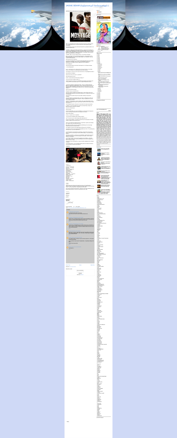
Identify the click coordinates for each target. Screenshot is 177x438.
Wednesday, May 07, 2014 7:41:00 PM (78, 217)
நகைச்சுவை (98, 129)
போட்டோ (98, 234)
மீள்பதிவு (98, 261)
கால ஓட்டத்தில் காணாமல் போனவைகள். (101, 223)
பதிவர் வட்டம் (107, 120)
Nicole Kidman (101, 139)
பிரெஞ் (105, 142)
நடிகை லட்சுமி (98, 387)
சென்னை (103, 120)
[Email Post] (73, 206)
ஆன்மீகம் (98, 353)
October (99, 66)
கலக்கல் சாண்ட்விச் (106, 116)
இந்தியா (98, 313)
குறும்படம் (109, 131)
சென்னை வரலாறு (99, 251)
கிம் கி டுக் (98, 369)
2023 (98, 54)
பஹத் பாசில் (98, 329)
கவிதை (110, 126)
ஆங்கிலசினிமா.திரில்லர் (99, 123)
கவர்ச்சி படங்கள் (106, 140)
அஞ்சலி (98, 262)
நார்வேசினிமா (105, 135)
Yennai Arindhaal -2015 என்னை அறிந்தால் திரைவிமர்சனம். (105, 180)
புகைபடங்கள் (98, 130)
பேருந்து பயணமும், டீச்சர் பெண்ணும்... (105, 148)
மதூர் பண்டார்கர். (99, 403)
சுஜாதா (109, 140)
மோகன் (98, 405)
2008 (98, 98)
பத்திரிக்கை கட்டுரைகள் (100, 391)
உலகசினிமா (69, 207)
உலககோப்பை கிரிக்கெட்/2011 (100, 278)
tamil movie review (99, 311)
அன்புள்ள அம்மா (99, 290)
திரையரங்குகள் (99, 265)
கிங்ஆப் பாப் (98, 368)
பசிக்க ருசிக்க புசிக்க (99, 328)
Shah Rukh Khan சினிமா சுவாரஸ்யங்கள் (102, 344)
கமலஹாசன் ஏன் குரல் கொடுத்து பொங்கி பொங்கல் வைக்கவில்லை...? (105, 166)
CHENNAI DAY (99, 275)
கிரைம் (97, 119)
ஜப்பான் (98, 135)
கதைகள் (107, 126)
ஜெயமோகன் (98, 299)
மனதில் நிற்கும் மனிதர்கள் (103, 128)
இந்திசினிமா (103, 124)
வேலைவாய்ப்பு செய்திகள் (100, 249)
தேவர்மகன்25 (98, 384)
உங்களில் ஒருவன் (71, 217)
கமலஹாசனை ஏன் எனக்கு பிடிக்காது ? (105, 157)
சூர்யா (97, 141)
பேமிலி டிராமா (98, 400)
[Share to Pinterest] (79, 206)
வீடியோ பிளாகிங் (99, 268)
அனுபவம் (98, 113)
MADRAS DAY (102, 131)
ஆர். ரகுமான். (98, 354)
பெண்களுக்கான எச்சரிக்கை (100, 266)
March (99, 89)
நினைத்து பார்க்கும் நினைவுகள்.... (101, 117)
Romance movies (99, 342)
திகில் (101, 130)
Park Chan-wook (106, 139)
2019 (98, 57)
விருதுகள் (98, 414)
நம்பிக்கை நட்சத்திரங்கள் (100, 388)
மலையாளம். (98, 233)
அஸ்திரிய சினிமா (99, 312)
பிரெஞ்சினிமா (98, 127)
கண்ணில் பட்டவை (99, 294)
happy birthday (99, 310)
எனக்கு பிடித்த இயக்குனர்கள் (100, 140)
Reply (69, 221)
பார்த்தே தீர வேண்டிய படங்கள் (82, 207)
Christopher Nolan (107, 138)
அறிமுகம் (98, 352)
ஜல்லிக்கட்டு (98, 280)
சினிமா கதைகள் (98, 132)
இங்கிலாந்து (98, 276)
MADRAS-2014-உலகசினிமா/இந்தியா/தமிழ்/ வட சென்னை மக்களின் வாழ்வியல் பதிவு (105, 190)
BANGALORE (99, 336)
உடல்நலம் (98, 357)
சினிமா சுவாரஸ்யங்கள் (99, 217)
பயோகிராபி (98, 392)
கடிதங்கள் (104, 123)
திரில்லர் (78, 207)
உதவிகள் (98, 277)
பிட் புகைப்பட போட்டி (99, 305)
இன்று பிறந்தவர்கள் (99, 222)
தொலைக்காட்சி (99, 283)
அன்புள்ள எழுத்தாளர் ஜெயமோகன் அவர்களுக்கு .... (104, 81)
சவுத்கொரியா (98, 372)
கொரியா (72, 207)
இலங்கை (98, 314)
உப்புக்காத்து (99, 121)
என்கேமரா (106, 131)
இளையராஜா (98, 356)
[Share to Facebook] (78, 206)
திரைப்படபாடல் (101, 135)
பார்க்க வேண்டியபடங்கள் (107, 114)
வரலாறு (106, 143)
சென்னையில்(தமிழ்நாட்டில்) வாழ (106, 121)
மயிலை (98, 267)
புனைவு (102, 127)
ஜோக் (110, 124)
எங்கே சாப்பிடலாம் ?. (99, 359)
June (98, 70)
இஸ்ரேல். (98, 315)
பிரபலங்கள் (98, 330)
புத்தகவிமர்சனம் (99, 306)
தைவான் (109, 141)
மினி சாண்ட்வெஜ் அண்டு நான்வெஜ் (101, 213)
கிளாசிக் (107, 124)
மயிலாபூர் (98, 247)
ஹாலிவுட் (101, 119)
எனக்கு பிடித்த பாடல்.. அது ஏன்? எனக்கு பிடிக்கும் (104, 126)
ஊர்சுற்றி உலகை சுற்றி (99, 358)
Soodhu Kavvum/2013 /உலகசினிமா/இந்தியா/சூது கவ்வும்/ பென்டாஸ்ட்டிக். (105, 185)
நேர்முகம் (98, 390)
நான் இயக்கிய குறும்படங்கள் (107, 133)
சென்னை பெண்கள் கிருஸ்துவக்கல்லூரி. (103, 141)
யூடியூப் (98, 406)
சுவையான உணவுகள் (99, 279)
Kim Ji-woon (98, 339)
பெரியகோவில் (98, 398)
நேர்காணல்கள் (99, 327)
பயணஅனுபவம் (99, 216)
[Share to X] (77, 206)
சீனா (97, 373)
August (99, 68)
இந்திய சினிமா (99, 250)
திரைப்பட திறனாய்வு (99, 383)
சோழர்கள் (98, 377)
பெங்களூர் (98, 232)
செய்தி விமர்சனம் (103, 118)
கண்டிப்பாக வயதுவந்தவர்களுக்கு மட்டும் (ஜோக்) (102, 293)
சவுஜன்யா (98, 323)
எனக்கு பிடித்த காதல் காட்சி (100, 361)
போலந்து (98, 307)
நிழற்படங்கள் (98, 260)
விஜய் (98, 309)
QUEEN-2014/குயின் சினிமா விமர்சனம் (102, 77)
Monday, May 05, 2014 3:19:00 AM (74, 211)
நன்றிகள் (98, 218)
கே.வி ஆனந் (98, 371)
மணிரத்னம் (103, 132)
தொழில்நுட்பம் (98, 386)
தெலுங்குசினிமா (98, 124)
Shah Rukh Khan (99, 343)
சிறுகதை (105, 125)
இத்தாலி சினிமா (99, 291)
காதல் (98, 263)
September (99, 67)
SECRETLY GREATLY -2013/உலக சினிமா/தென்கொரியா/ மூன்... (103, 86)
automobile (98, 345)
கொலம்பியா (104, 137)
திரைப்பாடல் (101, 133)
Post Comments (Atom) (73, 266)
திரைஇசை (98, 264)
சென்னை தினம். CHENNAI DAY (101, 324)
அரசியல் (110, 117)
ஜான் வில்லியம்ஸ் (99, 326)
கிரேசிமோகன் (98, 370)
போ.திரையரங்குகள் (98, 143)
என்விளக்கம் (98, 128)
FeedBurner (82, 274)
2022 (98, 55)
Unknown (70, 237)
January (99, 91)
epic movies (98, 346)
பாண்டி (103, 142)
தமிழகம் (104, 113)
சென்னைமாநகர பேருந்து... (107, 127)
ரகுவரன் (98, 407)
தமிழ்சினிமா (100, 115)
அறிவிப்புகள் (98, 125)
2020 (98, 56)
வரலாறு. (98, 308)
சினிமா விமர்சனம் (75, 207)
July (98, 69)
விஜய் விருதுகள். (99, 413)
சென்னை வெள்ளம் (99, 297)
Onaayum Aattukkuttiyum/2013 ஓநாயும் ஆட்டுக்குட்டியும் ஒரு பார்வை (105, 175)
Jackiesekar (99, 11)
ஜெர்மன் (98, 133)
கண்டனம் (108, 123)
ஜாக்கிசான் (108, 137)
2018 (98, 58)
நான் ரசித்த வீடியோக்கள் (107, 130)
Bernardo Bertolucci (101, 138)
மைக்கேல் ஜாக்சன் (99, 404)
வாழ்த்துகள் (98, 248)
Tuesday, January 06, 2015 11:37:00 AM (77, 237)
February (99, 90)
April (98, 88)
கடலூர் (98, 292)
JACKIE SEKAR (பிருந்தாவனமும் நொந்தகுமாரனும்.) (87, 5)
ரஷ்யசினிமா (103, 143)
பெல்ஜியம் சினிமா (108, 142)
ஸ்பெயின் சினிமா (108, 132)
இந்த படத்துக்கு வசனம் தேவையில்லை (105, 129)
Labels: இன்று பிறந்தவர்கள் (100, 253)
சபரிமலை (98, 322)
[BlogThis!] (76, 206)
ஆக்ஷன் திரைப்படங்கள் (99, 122)
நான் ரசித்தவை (99, 389)
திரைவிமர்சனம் (107, 115)
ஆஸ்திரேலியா (98, 355)
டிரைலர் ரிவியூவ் (99, 300)
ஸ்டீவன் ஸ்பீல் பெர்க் (99, 415)
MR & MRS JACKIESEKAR (101, 46)
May (98, 71)
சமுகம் (108, 118)
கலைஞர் (98, 296)
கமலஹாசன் (98, 295)
